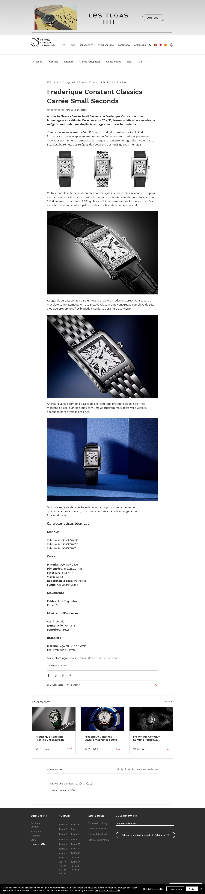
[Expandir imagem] (65, 169)
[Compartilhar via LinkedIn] (63, 675)
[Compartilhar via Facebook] (48, 675)
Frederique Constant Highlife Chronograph (50, 738)
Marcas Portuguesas (89, 61)
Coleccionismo (113, 61)
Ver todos (37, 61)
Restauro (68, 61)
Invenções (53, 61)
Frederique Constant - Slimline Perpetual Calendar (148, 738)
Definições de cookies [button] (153, 888)
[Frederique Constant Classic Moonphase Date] (102, 719)
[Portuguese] (154, 45)
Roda (130, 61)
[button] (72, 45)
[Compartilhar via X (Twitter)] (55, 675)
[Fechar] (201, 889)
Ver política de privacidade (107, 890)
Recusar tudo (175, 888)
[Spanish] (164, 45)
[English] (159, 45)
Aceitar (192, 888)
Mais (141, 61)
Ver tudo (168, 701)
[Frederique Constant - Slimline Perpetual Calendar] (151, 719)
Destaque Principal (57, 665)
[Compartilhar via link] (70, 675)
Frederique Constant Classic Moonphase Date (100, 738)
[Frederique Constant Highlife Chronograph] (53, 719)
